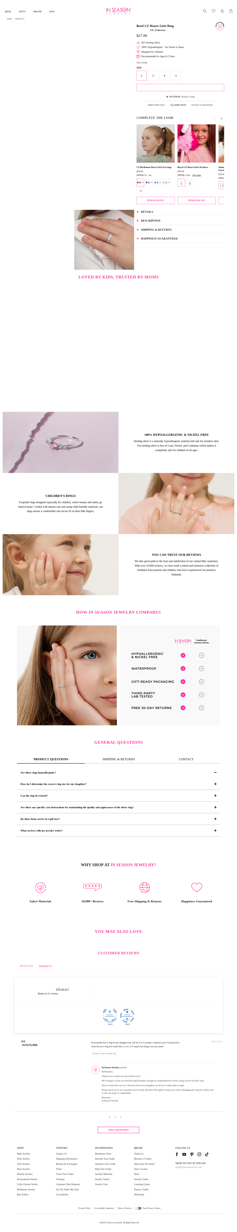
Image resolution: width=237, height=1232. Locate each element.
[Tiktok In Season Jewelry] (207, 1154)
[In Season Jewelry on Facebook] (177, 1154)
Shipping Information (66, 1158)
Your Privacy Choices (151, 1208)
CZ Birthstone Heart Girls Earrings (154, 167)
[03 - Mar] (158, 182)
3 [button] (120, 1117)
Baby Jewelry (23, 1153)
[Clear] (181, 182)
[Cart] (231, 11)
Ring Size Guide (103, 1169)
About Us (138, 1153)
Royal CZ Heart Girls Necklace (192, 167)
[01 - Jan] (140, 182)
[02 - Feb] (149, 182)
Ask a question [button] (118, 1130)
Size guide (196, 175)
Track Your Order (65, 1174)
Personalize (155, 200)
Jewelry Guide (141, 1179)
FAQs (59, 1169)
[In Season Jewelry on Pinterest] (192, 1154)
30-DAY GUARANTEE (202, 105)
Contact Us (61, 1153)
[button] (143, 30)
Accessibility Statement (103, 1208)
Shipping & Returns (118, 759)
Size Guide (142, 62)
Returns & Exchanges (66, 1164)
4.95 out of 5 (62, 989)
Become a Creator (143, 1158)
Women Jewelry (25, 1174)
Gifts (22, 11)
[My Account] (222, 11)
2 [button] (115, 1117)
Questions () (45, 966)
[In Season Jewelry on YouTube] (184, 1154)
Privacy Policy (84, 1208)
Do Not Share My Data (67, 1189)
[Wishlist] (214, 11)
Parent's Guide (141, 1189)
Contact (186, 759)
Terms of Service (124, 1208)
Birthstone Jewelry (26, 1189)
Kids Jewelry (23, 1158)
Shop (8, 11)
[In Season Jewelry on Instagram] (199, 1154)
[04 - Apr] (166, 182)
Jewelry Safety (102, 1179)
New (52, 11)
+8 (140, 191)
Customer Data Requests (68, 1184)
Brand (37, 11)
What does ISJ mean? (144, 1164)
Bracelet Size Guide (105, 1158)
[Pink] (190, 182)
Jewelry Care (101, 1184)
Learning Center (142, 1184)
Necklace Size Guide (105, 1164)
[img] (62, 1042)
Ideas (136, 1174)
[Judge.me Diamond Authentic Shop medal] (110, 1016)
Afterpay (60, 1179)
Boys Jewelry (23, 1169)
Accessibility (62, 1194)
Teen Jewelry (23, 1164)
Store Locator (141, 1169)
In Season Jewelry (112, 1222)
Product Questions (51, 759)
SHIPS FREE (156, 105)
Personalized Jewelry (27, 1179)
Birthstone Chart (103, 1153)
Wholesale (139, 1194)
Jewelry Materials (103, 1174)
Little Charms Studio (27, 1184)
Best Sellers (22, 1194)
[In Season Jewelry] (119, 11)
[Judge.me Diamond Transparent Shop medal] (127, 1016)
